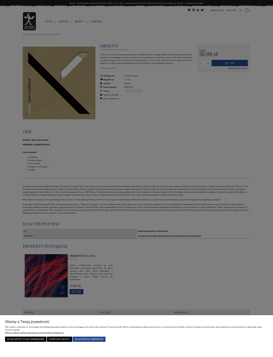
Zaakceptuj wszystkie (89, 339)
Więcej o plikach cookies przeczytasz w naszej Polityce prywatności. (34, 332)
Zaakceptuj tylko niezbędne (25, 339)
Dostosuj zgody (59, 339)
